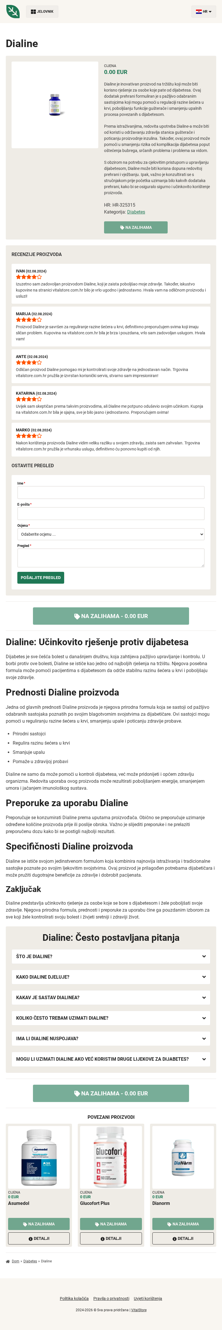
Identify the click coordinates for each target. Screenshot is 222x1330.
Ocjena (23, 526)
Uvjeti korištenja (148, 1298)
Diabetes (136, 212)
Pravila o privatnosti (111, 1298)
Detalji (41, 1238)
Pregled (24, 546)
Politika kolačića (74, 1298)
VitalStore (139, 1310)
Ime (21, 483)
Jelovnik (45, 12)
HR (205, 12)
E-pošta (24, 504)
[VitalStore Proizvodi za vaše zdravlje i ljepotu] (13, 11)
